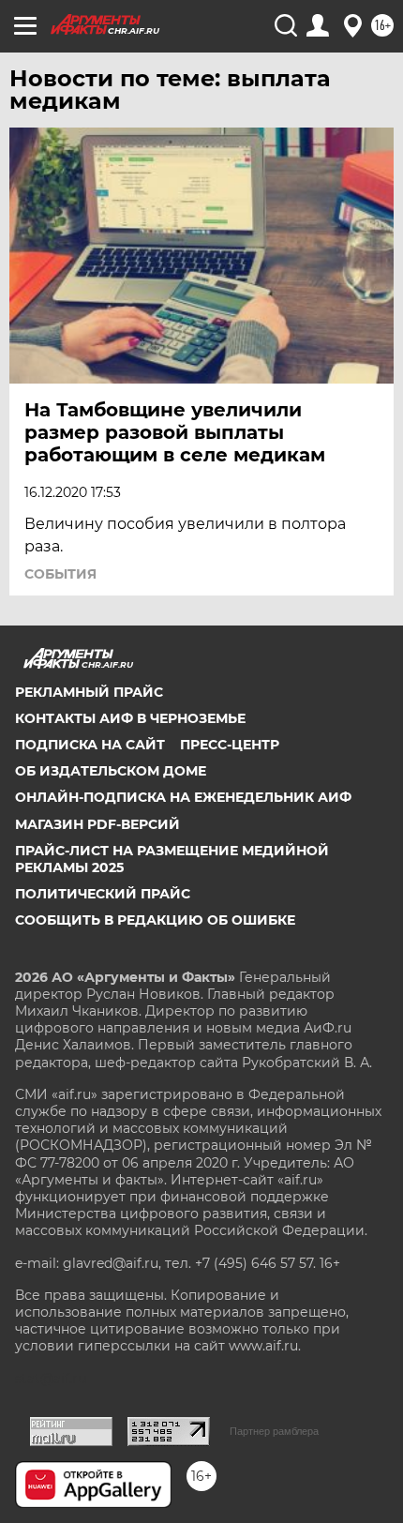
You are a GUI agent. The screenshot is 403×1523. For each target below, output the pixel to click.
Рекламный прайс (89, 692)
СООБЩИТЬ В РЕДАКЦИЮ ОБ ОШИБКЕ (155, 920)
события (60, 574)
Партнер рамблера (274, 1431)
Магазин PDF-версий (97, 824)
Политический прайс (102, 893)
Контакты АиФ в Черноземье (130, 718)
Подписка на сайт (90, 744)
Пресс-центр (229, 744)
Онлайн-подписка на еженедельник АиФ (183, 797)
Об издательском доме (110, 770)
